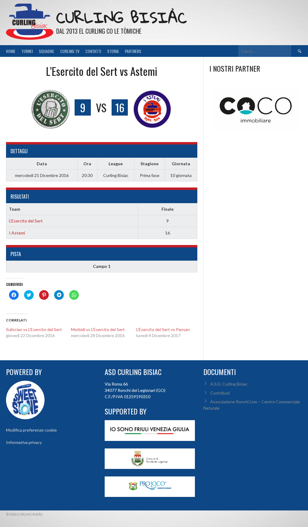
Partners (133, 51)
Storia (113, 51)
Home (10, 51)
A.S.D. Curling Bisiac (229, 383)
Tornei (27, 51)
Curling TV (69, 51)
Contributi (220, 392)
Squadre (46, 51)
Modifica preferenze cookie (31, 429)
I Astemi (17, 232)
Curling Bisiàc (121, 17)
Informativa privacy (24, 442)
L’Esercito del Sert (26, 220)
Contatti (93, 51)
